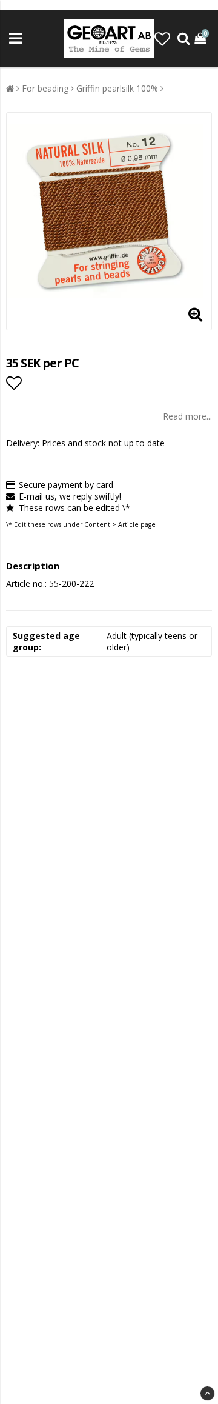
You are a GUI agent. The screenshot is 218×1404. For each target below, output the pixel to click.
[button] (162, 39)
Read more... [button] (187, 416)
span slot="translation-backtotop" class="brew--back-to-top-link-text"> (207, 1393)
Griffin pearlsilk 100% (117, 88)
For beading (45, 88)
